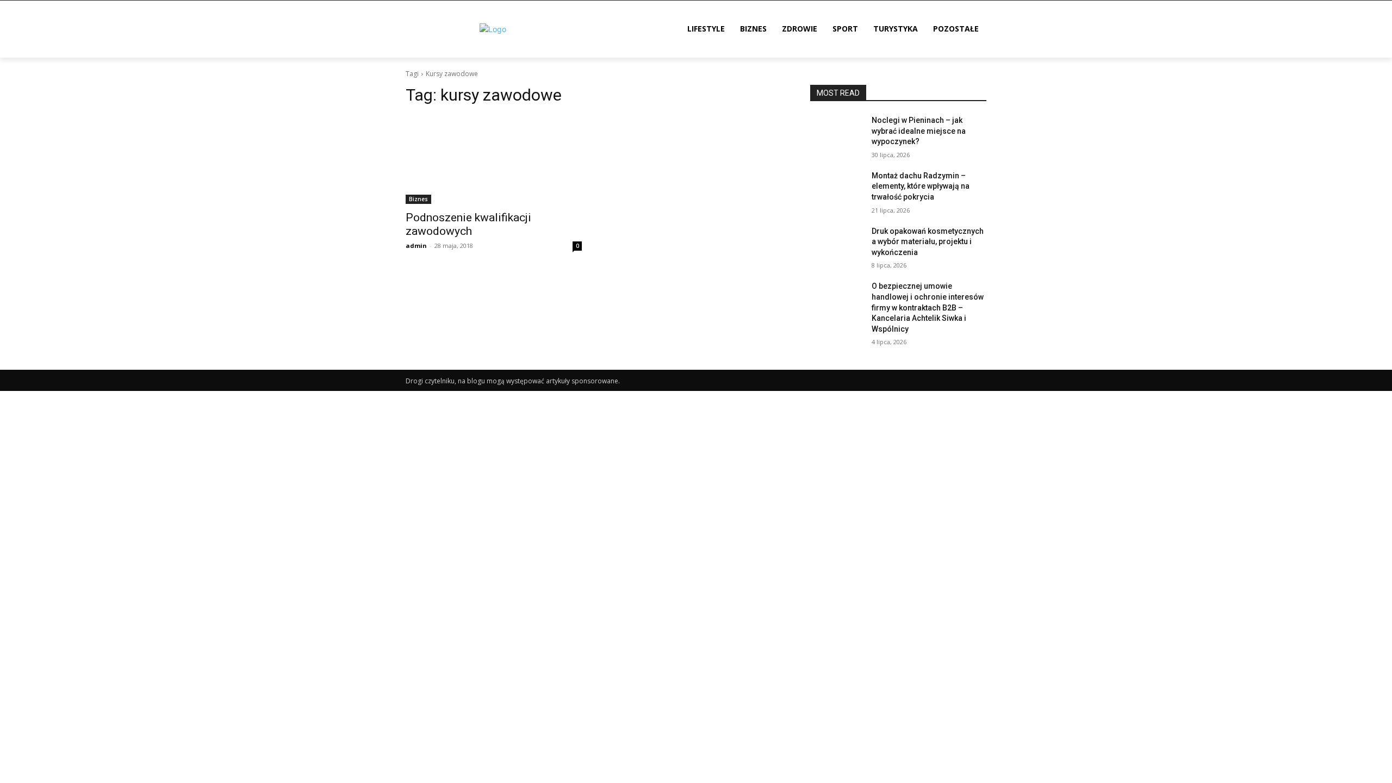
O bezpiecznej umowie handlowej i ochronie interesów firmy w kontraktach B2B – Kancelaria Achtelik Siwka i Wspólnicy (928, 307)
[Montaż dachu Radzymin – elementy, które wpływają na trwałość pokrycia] (836, 189)
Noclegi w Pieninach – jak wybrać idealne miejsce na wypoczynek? (919, 131)
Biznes (418, 199)
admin (416, 245)
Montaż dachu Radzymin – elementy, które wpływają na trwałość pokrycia (921, 186)
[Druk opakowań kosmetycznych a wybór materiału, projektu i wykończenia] (836, 244)
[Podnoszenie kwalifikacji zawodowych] (494, 160)
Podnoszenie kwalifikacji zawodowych (468, 224)
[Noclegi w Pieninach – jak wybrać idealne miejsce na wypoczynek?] (836, 133)
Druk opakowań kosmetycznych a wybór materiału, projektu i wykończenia (928, 242)
